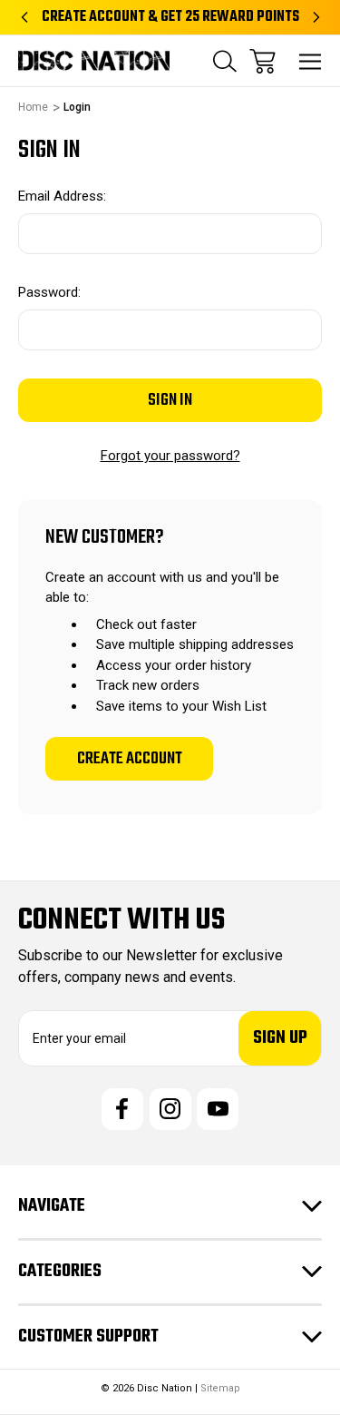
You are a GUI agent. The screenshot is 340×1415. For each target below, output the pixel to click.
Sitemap (220, 1388)
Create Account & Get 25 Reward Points (170, 17)
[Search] (225, 61)
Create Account (129, 758)
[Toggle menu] (310, 61)
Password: (49, 292)
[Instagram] (170, 1109)
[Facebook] (122, 1109)
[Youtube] (217, 1109)
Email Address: (62, 196)
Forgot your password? (170, 455)
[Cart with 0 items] (262, 61)
